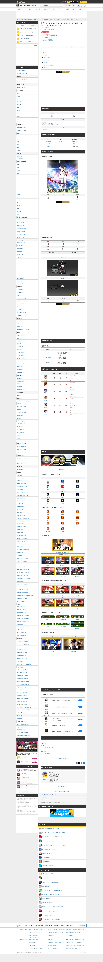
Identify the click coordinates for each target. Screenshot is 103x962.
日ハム (18, 202)
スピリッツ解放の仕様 (21, 632)
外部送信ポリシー (48, 925)
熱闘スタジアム (20, 251)
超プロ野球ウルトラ (21, 432)
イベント (61, 9)
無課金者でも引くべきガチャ (23, 480)
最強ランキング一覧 (21, 87)
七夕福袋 (19, 409)
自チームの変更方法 (21, 501)
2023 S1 (45, 414)
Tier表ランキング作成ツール (23, 82)
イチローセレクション (21, 461)
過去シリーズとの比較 (48, 65)
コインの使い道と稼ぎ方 (22, 672)
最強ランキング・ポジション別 (26, 32)
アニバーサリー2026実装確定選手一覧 (50, 35)
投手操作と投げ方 (20, 506)
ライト (62, 531)
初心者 (67, 9)
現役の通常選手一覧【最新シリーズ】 (63, 552)
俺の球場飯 (19, 341)
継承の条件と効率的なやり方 (23, 621)
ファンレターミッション (22, 315)
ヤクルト (77, 489)
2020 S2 (45, 380)
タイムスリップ (52, 651)
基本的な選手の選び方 (21, 483)
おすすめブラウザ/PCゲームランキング (27, 792)
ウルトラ (48, 576)
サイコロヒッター (20, 369)
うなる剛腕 (48, 143)
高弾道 (77, 619)
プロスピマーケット (21, 295)
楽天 (48, 503)
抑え (77, 514)
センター (48, 531)
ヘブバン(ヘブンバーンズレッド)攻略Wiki (74, 942)
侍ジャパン (77, 576)
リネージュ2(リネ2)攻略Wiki (53, 948)
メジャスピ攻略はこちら (22, 73)
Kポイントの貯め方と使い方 (23, 684)
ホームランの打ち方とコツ (22, 489)
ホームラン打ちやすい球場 (22, 587)
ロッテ (77, 503)
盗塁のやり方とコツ (21, 512)
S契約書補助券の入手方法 (22, 678)
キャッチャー (48, 520)
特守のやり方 (20, 629)
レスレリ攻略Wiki (32, 945)
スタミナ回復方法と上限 (22, 486)
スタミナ (77, 595)
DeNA (63, 483)
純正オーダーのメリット (22, 655)
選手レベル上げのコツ (21, 609)
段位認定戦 (19, 386)
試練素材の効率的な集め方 (22, 675)
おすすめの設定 (20, 581)
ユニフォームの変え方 (21, 566)
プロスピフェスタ (20, 289)
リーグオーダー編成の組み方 (23, 641)
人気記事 (22, 25)
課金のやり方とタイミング (22, 558)
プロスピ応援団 (20, 278)
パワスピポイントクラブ (22, 690)
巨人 (77, 483)
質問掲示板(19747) (21, 730)
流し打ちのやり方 (20, 509)
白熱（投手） (48, 362)
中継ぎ (62, 514)
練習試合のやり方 (20, 546)
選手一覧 (74, 9)
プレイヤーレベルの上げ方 (22, 538)
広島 (63, 489)
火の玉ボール (48, 141)
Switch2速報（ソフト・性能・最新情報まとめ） (75, 929)
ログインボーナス (20, 555)
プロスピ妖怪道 (20, 309)
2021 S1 (45, 387)
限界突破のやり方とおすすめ (23, 615)
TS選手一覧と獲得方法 (22, 79)
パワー (62, 608)
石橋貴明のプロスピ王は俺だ (23, 329)
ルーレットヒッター (21, 306)
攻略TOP (20, 9)
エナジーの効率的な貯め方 (22, 669)
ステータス (46, 60)
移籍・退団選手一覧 (21, 498)
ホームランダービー (21, 346)
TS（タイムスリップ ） (22, 446)
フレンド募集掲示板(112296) (23, 724)
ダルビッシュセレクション (22, 458)
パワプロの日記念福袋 (21, 412)
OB (17, 452)
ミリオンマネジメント (21, 358)
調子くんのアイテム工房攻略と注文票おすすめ (29, 42)
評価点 (45, 55)
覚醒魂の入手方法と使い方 (22, 687)
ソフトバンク (48, 497)
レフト (77, 525)
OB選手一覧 (73, 651)
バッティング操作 (20, 503)
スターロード (20, 361)
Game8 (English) (69, 925)
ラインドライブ (63, 626)
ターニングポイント (21, 254)
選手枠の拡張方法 (20, 529)
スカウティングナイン (21, 364)
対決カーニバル (20, 323)
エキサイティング (48, 565)
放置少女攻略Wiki (32, 942)
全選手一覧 (19, 156)
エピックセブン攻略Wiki (52, 945)
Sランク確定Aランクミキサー (23, 601)
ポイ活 (64, 1)
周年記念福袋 (20, 415)
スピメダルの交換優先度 (22, 692)
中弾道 (48, 626)
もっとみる (35, 45)
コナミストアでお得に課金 (22, 592)
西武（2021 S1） (45, 799)
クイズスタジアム (20, 303)
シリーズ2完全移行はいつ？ (25, 38)
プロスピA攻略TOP (21, 70)
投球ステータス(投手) (21, 127)
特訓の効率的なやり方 (21, 612)
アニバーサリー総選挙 (21, 312)
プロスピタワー (20, 321)
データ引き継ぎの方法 (21, 535)
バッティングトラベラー (22, 257)
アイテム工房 (37, 9)
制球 (63, 595)
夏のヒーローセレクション (22, 463)
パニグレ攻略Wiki (51, 939)
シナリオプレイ (20, 378)
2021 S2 (45, 400)
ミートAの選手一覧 (21, 231)
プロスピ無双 (20, 283)
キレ (48, 352)
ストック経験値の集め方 (22, 712)
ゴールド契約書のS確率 (22, 704)
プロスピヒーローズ (21, 281)
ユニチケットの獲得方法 (22, 695)
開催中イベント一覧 (21, 242)
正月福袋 (19, 418)
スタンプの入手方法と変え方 (23, 569)
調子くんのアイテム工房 (51, 34)
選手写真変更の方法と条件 (22, 541)
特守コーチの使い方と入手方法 (23, 710)
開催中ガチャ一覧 (20, 395)
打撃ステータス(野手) (21, 130)
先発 (48, 514)
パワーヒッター (63, 619)
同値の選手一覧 (20, 220)
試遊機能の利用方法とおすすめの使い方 (25, 595)
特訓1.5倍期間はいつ (21, 635)
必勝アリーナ (20, 248)
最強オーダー (82, 9)
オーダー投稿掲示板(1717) (22, 732)
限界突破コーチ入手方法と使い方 (24, 707)
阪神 (48, 483)
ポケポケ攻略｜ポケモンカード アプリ (73, 932)
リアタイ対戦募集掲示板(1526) (23, 735)
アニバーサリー (77, 565)
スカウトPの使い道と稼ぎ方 (23, 681)
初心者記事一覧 (20, 469)
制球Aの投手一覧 (20, 225)
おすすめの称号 (47, 57)
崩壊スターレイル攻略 (33, 935)
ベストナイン (62, 576)
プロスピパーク (20, 326)
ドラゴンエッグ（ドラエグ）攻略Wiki (36, 948)
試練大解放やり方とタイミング (23, 578)
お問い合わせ (56, 925)
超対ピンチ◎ (48, 357)
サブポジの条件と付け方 (22, 652)
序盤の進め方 (20, 475)
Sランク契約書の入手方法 (22, 698)
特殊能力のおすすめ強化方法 (23, 618)
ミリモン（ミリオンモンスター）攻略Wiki (74, 948)
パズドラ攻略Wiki (51, 935)
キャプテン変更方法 (21, 521)
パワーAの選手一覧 (21, 234)
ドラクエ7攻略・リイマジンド (34, 932)
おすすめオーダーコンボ (22, 658)
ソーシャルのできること (22, 544)
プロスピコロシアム (21, 355)
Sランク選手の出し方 (21, 492)
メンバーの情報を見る (62, 786)
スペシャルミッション (21, 298)
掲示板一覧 (19, 718)
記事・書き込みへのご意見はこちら (63, 791)
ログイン (84, 1)
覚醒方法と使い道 (20, 624)
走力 (77, 608)
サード (48, 525)
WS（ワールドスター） (22, 449)
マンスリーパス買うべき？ (22, 589)
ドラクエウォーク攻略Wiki (34, 937)
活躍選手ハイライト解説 (22, 598)
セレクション (62, 565)
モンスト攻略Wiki (69, 935)
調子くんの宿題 (20, 381)
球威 (48, 595)
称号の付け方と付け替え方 (22, 627)
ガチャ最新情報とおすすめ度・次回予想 (28, 28)
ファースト (63, 520)
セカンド (77, 520)
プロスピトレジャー (21, 301)
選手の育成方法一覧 (21, 607)
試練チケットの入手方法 (22, 701)
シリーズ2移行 (28, 9)
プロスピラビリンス (21, 335)
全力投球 (48, 146)
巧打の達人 (19, 343)
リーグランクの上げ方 (21, 649)
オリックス (77, 497)
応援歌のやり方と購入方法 (22, 575)
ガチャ (54, 9)
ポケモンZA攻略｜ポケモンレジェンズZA (37, 929)
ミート (48, 608)
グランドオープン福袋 (21, 406)
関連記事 (46, 67)
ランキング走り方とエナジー (23, 572)
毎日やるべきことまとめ (22, 478)
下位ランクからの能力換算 (22, 584)
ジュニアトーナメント (21, 441)
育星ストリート (20, 366)
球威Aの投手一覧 (20, 222)
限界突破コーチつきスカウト (23, 401)
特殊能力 (46, 62)
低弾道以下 (77, 628)
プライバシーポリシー (39, 925)
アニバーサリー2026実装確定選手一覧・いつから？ (29, 35)
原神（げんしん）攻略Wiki (34, 939)
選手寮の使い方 (20, 532)
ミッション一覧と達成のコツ (23, 518)
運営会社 (62, 925)
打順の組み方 (20, 661)
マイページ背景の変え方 (22, 561)
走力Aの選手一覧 (20, 237)
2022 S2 (45, 407)
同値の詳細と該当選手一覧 (22, 495)
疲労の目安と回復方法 (21, 526)
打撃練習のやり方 (20, 552)
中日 (48, 489)
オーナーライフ (20, 372)
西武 (63, 503)
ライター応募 (82, 925)
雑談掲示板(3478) (20, 727)
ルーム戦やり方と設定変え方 (23, 549)
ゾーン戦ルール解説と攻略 (48, 40)
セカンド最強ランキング (47, 37)
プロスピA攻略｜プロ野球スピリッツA (48, 794)
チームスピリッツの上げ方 (22, 647)
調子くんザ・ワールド (21, 384)
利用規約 (30, 925)
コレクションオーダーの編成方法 (24, 664)
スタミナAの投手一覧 (21, 228)
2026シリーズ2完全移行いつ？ (48, 39)
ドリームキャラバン (21, 338)
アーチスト (48, 619)
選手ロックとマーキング (22, 564)
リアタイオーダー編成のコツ (23, 644)
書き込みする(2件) (62, 758)
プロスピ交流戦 (20, 352)
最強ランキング (46, 9)
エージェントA (20, 349)
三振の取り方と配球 (21, 515)
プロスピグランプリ (21, 389)
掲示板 (32, 25)
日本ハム (62, 497)
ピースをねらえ (20, 292)
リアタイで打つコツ (21, 523)
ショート (62, 525)
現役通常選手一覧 (20, 159)
